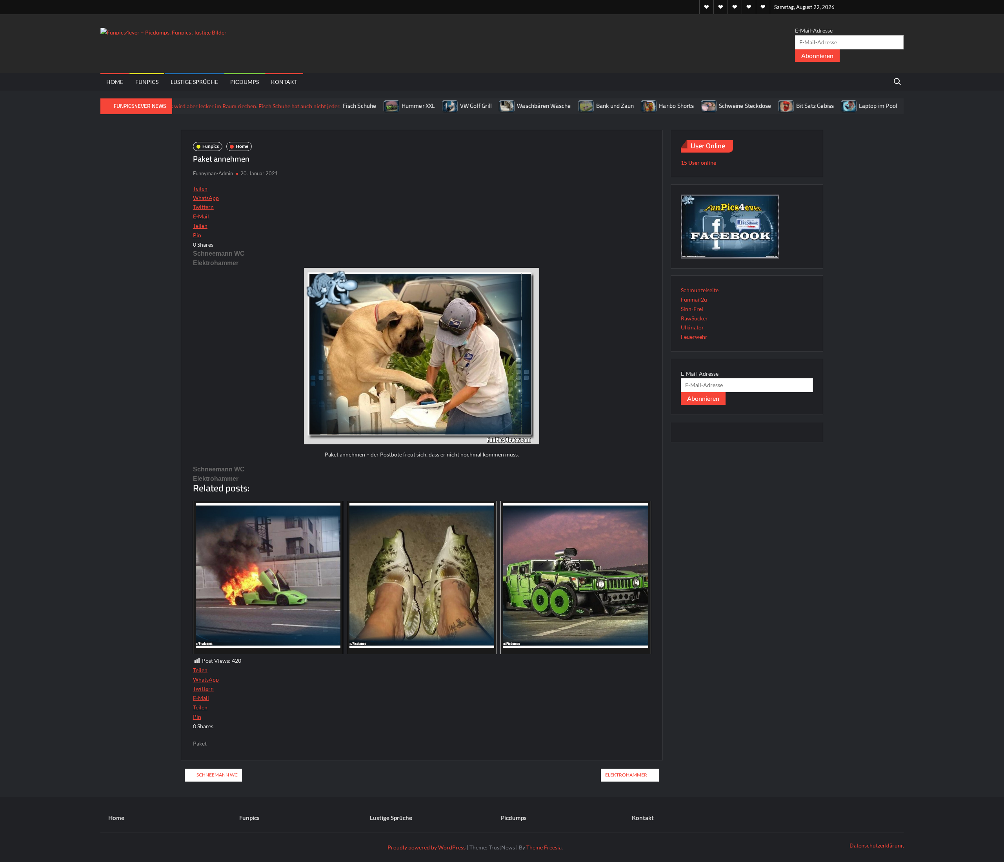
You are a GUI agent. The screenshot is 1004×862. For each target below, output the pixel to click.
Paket (200, 743)
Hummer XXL (390, 105)
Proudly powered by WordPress (426, 847)
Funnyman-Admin (213, 173)
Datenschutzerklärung (876, 845)
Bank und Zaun (587, 105)
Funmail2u (694, 299)
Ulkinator (692, 327)
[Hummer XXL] (364, 105)
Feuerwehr (694, 336)
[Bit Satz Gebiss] (759, 105)
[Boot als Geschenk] (885, 105)
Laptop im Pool (850, 105)
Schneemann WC (219, 253)
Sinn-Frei (692, 309)
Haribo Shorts (648, 105)
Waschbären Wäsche (516, 105)
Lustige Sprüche (194, 81)
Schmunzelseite (699, 290)
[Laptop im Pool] (821, 105)
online (698, 162)
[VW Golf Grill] (422, 105)
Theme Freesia (544, 847)
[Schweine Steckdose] (681, 105)
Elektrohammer (215, 263)
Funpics (146, 81)
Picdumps (244, 81)
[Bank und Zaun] (558, 105)
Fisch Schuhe (332, 105)
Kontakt (284, 81)
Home (114, 81)
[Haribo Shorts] (621, 105)
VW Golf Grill (448, 105)
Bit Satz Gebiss (787, 105)
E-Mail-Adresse (814, 30)
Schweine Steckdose (717, 105)
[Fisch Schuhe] (222, 105)
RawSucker (694, 318)
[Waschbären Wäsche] (479, 105)
